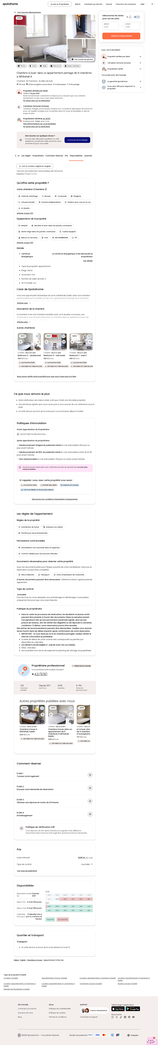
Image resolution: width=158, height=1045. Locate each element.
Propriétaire (38, 155)
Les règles (26, 155)
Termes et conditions (57, 1017)
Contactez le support (89, 1017)
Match (77, 4)
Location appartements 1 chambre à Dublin (98, 978)
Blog (20, 1017)
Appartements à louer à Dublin (54, 978)
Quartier (88, 155)
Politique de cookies (57, 1013)
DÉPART (128, 24)
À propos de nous (25, 1013)
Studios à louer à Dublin (127, 983)
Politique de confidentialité (60, 1008)
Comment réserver (54, 155)
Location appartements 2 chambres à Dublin (134, 979)
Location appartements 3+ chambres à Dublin (58, 984)
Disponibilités (76, 155)
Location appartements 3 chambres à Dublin (20, 984)
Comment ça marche (93, 4)
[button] (144, 4)
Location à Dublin (11, 978)
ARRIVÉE (106, 24)
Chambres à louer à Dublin (91, 983)
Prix (66, 155)
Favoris (109, 4)
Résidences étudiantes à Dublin (17, 989)
